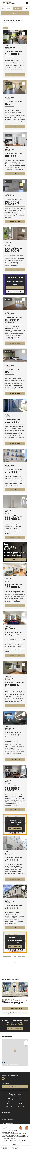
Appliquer (15, 13)
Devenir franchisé (6, 1115)
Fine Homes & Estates (7, 1123)
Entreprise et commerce (8, 1119)
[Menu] (27, 2)
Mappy (16, 1064)
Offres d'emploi (6, 1112)
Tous (3, 8)
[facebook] (3, 1078)
